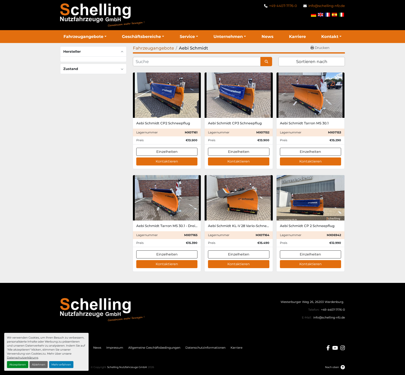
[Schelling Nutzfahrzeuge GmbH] (102, 309)
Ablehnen (38, 364)
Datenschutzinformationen (205, 347)
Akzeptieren (17, 364)
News (267, 36)
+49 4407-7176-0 (283, 6)
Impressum (114, 347)
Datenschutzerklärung (22, 357)
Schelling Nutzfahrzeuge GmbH (127, 367)
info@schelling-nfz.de (326, 6)
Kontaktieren (167, 161)
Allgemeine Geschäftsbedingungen (154, 347)
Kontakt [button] (329, 36)
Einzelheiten (167, 152)
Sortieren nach (311, 61)
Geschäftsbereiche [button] (141, 36)
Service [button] (187, 36)
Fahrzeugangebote (83, 36)
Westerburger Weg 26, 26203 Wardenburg (312, 302)
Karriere (297, 36)
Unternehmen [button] (228, 36)
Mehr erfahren (61, 364)
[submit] (266, 61)
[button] (85, 36)
